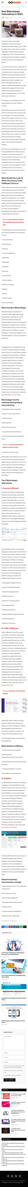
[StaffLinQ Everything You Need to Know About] (14, 1012)
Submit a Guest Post (18, 1182)
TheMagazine (4, 1182)
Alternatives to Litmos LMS (9, 827)
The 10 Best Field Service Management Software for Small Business (18, 1112)
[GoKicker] (14, 2)
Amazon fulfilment (11, 488)
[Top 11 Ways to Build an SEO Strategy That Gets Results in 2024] (6, 1121)
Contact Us (10, 1182)
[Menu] (2, 2)
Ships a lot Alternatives (14, 394)
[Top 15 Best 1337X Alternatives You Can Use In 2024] (6, 1130)
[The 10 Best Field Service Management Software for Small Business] (14, 943)
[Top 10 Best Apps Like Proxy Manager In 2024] (6, 1104)
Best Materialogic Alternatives (9, 920)
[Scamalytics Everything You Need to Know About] (14, 989)
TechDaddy (22, 1181)
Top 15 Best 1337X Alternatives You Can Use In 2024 (18, 1130)
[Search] (26, 2)
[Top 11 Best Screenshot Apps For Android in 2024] (6, 1096)
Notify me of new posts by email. (13, 1075)
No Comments (21, 17)
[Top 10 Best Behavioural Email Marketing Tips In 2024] (14, 966)
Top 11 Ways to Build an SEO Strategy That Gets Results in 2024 (18, 1121)
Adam (7, 17)
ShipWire (7, 778)
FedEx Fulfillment (11, 628)
